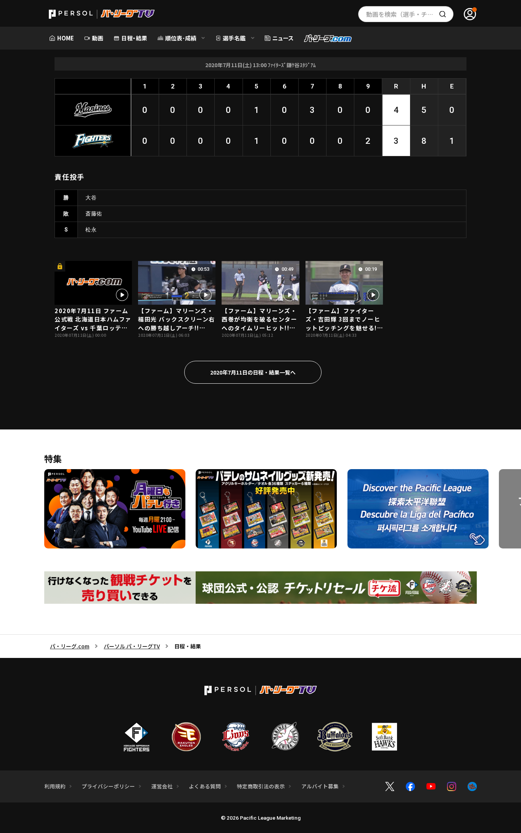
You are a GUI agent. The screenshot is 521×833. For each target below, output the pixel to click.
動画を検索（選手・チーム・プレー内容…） (409, 14)
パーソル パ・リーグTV (132, 646)
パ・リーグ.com (69, 646)
